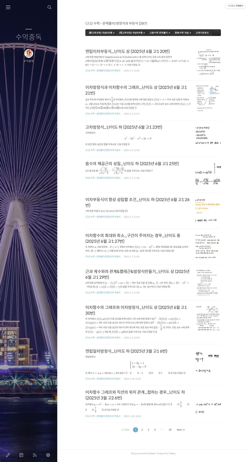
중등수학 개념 (182, 32)
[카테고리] (8, 7)
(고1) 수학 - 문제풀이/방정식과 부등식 (102, 70)
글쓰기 (9, 455)
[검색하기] (49, 7)
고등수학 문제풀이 (159, 32)
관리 (49, 455)
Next (179, 429)
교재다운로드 (202, 32)
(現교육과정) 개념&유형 (131, 32)
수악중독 (28, 37)
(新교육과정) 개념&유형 (100, 32)
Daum (152, 453)
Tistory (172, 453)
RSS (35, 455)
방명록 (22, 455)
